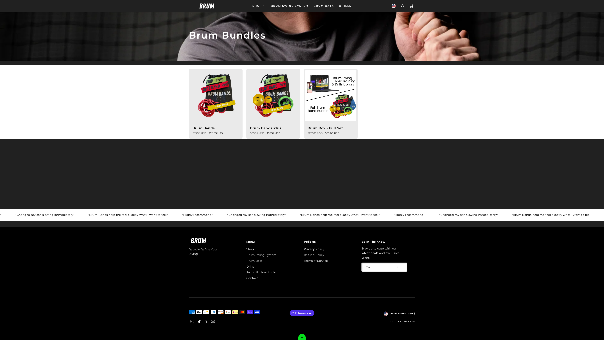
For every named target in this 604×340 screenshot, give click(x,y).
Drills (345, 5)
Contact (252, 278)
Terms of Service (316, 261)
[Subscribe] (397, 267)
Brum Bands (204, 128)
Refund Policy (314, 255)
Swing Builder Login (261, 272)
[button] (192, 6)
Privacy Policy (314, 249)
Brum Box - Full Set (325, 128)
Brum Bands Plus (265, 128)
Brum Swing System (289, 5)
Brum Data (324, 5)
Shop (257, 5)
